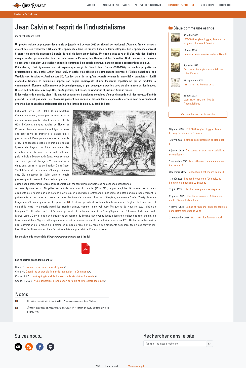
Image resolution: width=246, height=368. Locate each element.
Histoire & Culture (181, 5)
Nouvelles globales (149, 5)
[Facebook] (40, 347)
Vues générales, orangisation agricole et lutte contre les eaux (69, 280)
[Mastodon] (50, 347)
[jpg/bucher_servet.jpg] (114, 143)
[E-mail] (18, 347)
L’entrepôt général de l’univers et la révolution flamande (63, 276)
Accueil (92, 5)
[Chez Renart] (29, 5)
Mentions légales (137, 366)
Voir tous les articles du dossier (198, 114)
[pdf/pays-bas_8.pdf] (85, 248)
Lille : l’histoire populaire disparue (202, 189)
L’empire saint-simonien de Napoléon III (205, 54)
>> (209, 343)
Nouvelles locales (116, 5)
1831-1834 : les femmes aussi (199, 84)
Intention (207, 5)
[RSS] (29, 347)
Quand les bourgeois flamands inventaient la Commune (57, 271)
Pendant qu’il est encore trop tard (206, 172)
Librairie (225, 5)
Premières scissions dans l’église (45, 267)
